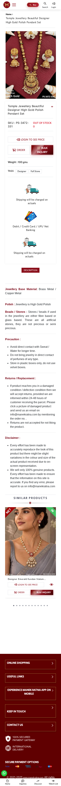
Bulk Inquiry (42, 149)
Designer (21, 171)
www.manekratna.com (33, 777)
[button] (15, 4)
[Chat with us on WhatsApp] (4, 773)
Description (30, 270)
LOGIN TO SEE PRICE (33, 139)
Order (21, 149)
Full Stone (35, 171)
